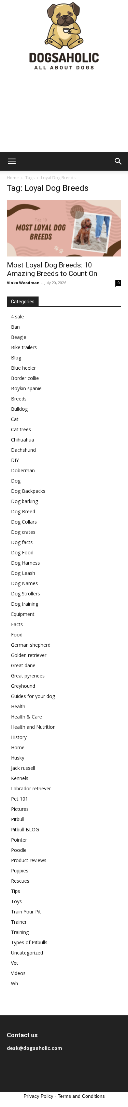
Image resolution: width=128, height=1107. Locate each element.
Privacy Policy (38, 1096)
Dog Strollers (25, 593)
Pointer (19, 839)
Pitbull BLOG (25, 829)
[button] (12, 161)
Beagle (18, 337)
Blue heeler (23, 368)
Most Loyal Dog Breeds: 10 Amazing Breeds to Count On (52, 269)
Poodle (19, 850)
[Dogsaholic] (64, 36)
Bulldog (19, 409)
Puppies (19, 870)
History (19, 737)
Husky (17, 757)
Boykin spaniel (27, 388)
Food (17, 634)
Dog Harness (25, 562)
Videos (18, 973)
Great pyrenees (28, 675)
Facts (17, 624)
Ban (15, 327)
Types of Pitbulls (29, 942)
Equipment (22, 614)
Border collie (25, 378)
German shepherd (31, 645)
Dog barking (24, 501)
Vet (14, 963)
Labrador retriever (31, 788)
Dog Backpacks (28, 491)
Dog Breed (23, 511)
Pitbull (17, 819)
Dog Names (24, 583)
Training (20, 932)
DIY (15, 460)
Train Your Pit (26, 911)
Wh (14, 983)
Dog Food (22, 552)
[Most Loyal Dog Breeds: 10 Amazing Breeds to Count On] (64, 228)
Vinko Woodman (23, 282)
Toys (16, 901)
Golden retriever (28, 655)
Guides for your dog (33, 696)
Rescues (20, 881)
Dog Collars (24, 521)
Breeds (19, 398)
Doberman (23, 470)
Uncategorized (27, 952)
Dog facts (22, 542)
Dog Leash (23, 573)
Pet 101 (19, 798)
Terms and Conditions (81, 1096)
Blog (16, 357)
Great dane (23, 665)
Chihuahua (22, 439)
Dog (15, 480)
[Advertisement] (64, 112)
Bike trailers (24, 347)
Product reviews (28, 860)
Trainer (19, 922)
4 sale (17, 316)
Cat (14, 419)
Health (18, 706)
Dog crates (23, 532)
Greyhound (23, 686)
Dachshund (23, 450)
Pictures (20, 809)
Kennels (19, 778)
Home (13, 178)
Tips (15, 891)
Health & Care (26, 716)
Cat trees (21, 429)
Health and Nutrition (33, 727)
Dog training (24, 604)
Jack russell (23, 768)
